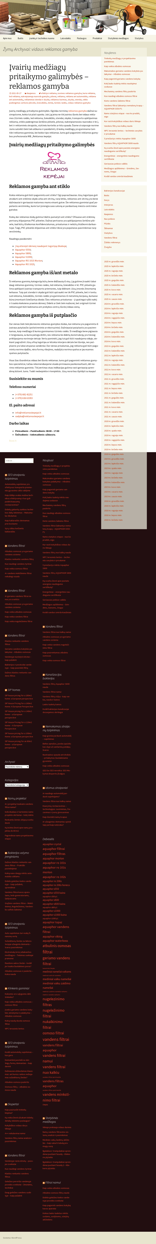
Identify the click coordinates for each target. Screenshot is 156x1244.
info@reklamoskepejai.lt (28, 412)
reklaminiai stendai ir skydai (37, 99)
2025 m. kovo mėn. (112, 289)
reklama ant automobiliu (77, 96)
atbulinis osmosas (57, 945)
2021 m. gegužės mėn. (114, 397)
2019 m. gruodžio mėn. (114, 458)
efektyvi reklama (49, 93)
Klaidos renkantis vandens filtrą (19, 559)
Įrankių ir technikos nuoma (41, 38)
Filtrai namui (53, 1182)
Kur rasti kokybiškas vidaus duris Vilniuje (122, 121)
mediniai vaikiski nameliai (52, 975)
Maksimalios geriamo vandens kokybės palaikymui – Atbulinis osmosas (56, 481)
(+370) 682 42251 (24, 394)
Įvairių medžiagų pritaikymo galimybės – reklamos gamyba (49, 77)
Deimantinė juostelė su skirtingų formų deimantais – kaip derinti (18, 1063)
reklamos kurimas (59, 99)
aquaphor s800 (51, 900)
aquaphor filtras (54, 854)
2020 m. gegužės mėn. (114, 454)
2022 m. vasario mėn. (113, 374)
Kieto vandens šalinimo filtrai (117, 100)
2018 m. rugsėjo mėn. (113, 510)
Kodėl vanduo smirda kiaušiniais (118, 176)
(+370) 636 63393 (24, 398)
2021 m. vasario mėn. (113, 411)
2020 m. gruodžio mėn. (114, 421)
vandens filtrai (56, 1039)
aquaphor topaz (52, 922)
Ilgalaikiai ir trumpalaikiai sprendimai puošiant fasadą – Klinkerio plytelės (57, 1154)
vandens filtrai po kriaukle (52, 1077)
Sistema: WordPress (12, 1237)
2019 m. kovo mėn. (112, 487)
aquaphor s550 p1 (50, 896)
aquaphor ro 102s (54, 877)
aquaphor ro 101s (54, 863)
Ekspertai (13, 1104)
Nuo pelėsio (109, 219)
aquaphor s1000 (51, 910)
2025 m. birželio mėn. (113, 275)
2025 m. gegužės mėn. (114, 280)
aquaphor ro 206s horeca (56, 885)
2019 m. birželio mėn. (113, 477)
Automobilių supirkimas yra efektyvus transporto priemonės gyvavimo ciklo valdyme (18, 487)
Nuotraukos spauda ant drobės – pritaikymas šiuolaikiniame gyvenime (57, 757)
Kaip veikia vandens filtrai (16, 616)
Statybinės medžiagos (118, 38)
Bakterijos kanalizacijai (114, 190)
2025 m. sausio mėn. (113, 299)
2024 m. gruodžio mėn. (114, 303)
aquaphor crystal (52, 844)
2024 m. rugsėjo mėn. (113, 313)
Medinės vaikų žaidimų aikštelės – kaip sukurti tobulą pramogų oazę (56, 1143)
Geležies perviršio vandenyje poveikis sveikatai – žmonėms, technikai (19, 1184)
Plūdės (107, 223)
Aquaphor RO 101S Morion (28, 260)
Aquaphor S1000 (23, 256)
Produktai (97, 38)
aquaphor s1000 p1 (50, 918)
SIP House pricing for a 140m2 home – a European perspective (18, 714)
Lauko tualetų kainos (52, 704)
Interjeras (108, 204)
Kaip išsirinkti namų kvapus (55, 817)
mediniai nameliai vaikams (57, 971)
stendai (78, 99)
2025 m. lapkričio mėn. (114, 266)
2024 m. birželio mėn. (113, 327)
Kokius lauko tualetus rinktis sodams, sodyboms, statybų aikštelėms (56, 1216)
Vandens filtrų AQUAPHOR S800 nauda (121, 143)
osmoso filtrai (53, 1033)
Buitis (20, 38)
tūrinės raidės (60, 102)
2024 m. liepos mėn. (113, 322)
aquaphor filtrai (54, 849)
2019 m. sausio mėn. (113, 496)
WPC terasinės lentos (14, 1028)
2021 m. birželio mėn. (113, 393)
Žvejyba (108, 247)
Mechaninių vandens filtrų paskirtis (120, 91)
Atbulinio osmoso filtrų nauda (56, 1192)
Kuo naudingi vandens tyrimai (18, 564)
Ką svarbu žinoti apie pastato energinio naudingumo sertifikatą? (56, 584)
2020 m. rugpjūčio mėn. (114, 440)
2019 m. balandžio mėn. (114, 482)
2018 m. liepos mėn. (113, 515)
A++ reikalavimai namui (15, 1133)
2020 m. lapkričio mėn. (114, 426)
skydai (71, 99)
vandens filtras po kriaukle (52, 1090)
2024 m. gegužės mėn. (114, 332)
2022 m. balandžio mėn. (114, 364)
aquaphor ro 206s (52, 881)
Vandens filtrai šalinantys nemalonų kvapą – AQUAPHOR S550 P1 (57, 528)
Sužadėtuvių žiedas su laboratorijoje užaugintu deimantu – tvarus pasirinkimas (18, 944)
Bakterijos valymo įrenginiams (17, 854)
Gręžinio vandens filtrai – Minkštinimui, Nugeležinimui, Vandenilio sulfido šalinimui (19, 906)
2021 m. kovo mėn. (112, 407)
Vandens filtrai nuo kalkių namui (57, 632)
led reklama (14, 96)
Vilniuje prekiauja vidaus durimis (57, 1127)
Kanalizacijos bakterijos (52, 676)
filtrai (47, 952)
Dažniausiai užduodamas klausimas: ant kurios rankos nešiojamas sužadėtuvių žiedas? (19, 1074)
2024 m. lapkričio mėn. (114, 308)
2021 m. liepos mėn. (113, 388)
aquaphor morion (53, 858)
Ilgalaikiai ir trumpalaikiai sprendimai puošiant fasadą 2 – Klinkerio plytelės (57, 1165)
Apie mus (7, 38)
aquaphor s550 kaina (54, 892)
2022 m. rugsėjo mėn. (113, 360)
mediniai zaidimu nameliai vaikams (55, 992)
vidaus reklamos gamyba (79, 102)
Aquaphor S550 (23, 249)
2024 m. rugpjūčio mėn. (114, 317)
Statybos (139, 38)
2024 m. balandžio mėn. (114, 336)
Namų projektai (17, 798)
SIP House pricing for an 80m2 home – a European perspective (18, 744)
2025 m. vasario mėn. (113, 294)
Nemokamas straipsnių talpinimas (57, 728)
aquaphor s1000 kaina (55, 914)
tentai (50, 102)
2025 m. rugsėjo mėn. (113, 271)
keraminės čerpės (49, 968)
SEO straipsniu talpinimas (15, 476)
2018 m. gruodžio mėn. (114, 501)
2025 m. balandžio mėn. (114, 285)
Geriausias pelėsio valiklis (116, 163)
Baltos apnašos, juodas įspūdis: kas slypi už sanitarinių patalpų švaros (57, 746)
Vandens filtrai (110, 237)
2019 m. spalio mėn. (113, 468)
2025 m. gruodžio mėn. (114, 261)
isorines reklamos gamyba (70, 93)
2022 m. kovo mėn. (112, 369)
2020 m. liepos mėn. (113, 444)
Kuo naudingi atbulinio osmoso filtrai (120, 96)
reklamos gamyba (77, 110)
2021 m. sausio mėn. (113, 416)
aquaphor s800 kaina (54, 904)
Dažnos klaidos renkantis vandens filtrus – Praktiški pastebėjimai (18, 865)
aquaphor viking (52, 936)
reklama (61, 96)
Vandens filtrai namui (52, 691)
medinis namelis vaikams (51, 995)
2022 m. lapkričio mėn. (114, 355)
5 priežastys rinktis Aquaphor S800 (120, 138)
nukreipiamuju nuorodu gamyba (35, 96)
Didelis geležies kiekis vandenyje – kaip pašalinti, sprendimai (18, 884)
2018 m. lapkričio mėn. (114, 505)
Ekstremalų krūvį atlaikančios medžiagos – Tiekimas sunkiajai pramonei (19, 955)
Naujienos (31, 93)
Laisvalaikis (65, 38)
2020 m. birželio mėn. (113, 449)
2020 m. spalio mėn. (113, 430)
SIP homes (14, 690)
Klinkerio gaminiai (18, 988)
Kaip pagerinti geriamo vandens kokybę (122, 78)
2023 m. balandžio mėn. (114, 350)
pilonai (53, 96)
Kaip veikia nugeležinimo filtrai (18, 621)
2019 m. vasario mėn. (113, 491)
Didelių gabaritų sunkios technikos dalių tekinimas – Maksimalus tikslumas (19, 512)
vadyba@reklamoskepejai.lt (29, 416)
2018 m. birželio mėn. (113, 520)
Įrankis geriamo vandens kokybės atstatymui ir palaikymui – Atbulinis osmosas (19, 1012)
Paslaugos (82, 38)
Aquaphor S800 (23, 253)
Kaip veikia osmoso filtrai (16, 568)
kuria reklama (89, 93)
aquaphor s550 (51, 889)
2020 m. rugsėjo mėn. (113, 435)
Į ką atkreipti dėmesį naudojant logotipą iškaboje (40, 246)
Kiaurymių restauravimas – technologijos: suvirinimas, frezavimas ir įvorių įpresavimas (57, 809)
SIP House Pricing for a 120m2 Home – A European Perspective (18, 725)
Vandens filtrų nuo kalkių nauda (118, 126)
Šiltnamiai (108, 228)
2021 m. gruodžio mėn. (114, 379)
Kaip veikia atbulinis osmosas (117, 66)
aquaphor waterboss (55, 941)
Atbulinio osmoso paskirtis (17, 1082)
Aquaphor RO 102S (24, 264)
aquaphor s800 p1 (50, 907)
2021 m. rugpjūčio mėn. (114, 383)
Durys (106, 200)
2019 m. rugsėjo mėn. (113, 473)
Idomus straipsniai (56, 788)
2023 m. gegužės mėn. (114, 346)
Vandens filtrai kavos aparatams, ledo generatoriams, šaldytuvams (17, 895)
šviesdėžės (42, 102)
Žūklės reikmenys (112, 242)
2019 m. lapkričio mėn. (114, 463)
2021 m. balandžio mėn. (114, 402)
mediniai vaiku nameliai (57, 979)
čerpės (45, 1104)
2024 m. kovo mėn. (112, 341)
